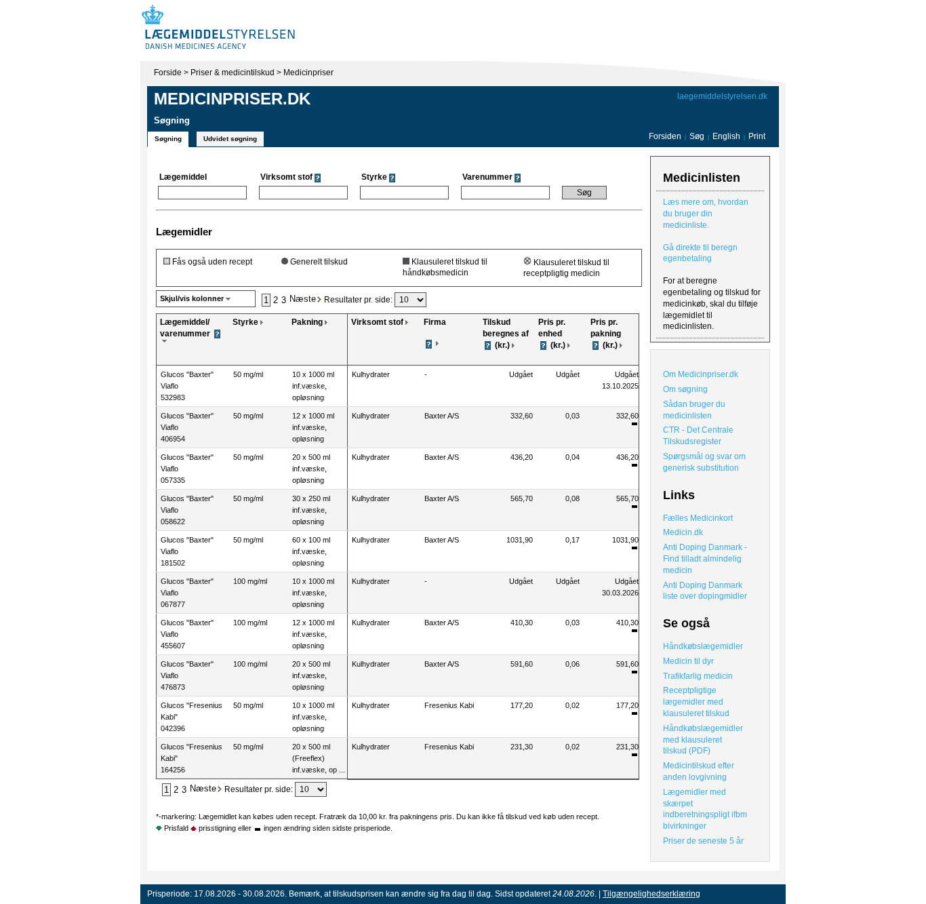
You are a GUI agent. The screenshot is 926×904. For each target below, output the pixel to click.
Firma (435, 322)
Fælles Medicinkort (698, 518)
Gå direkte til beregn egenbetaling (700, 253)
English (727, 136)
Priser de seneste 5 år (703, 841)
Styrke (245, 322)
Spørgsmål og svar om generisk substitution (704, 462)
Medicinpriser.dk (232, 99)
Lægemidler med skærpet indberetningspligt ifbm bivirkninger (705, 809)
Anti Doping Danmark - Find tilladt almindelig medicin (705, 559)
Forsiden (665, 136)
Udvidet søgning (230, 138)
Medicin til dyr (688, 661)
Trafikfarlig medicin (698, 676)
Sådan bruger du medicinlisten (694, 409)
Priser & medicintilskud (232, 72)
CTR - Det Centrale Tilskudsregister (698, 435)
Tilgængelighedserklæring (651, 894)
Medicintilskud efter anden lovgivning (698, 771)
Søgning (168, 138)
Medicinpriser (308, 72)
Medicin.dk (683, 532)
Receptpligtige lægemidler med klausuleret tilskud (696, 702)
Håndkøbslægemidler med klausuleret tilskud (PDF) (703, 740)
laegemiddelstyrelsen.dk (722, 96)
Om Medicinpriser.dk (700, 374)
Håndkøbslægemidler (703, 646)
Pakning (307, 322)
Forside (168, 72)
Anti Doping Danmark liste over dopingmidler (705, 591)
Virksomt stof (377, 322)
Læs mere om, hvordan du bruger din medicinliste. (705, 213)
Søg (696, 136)
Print (756, 136)
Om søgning (685, 389)
